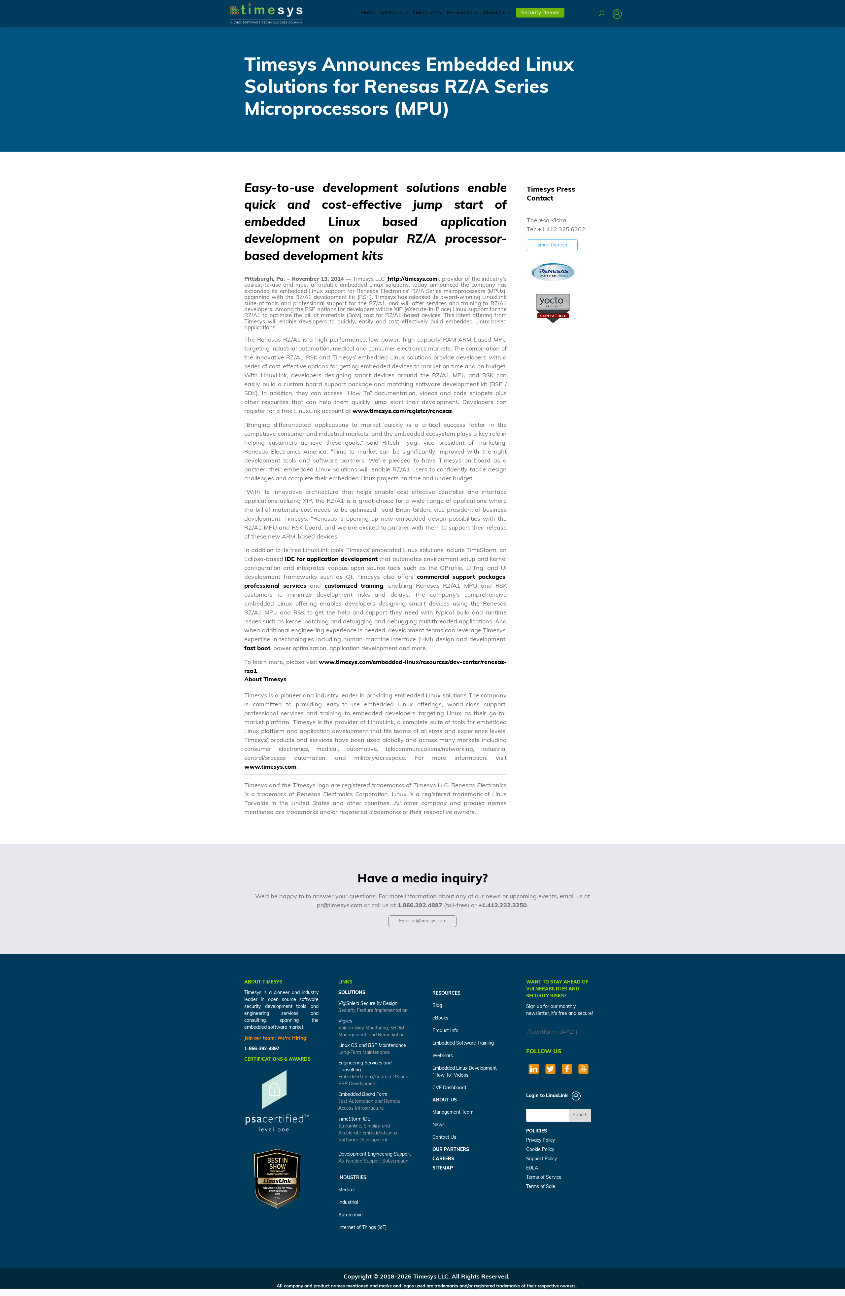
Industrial (348, 1202)
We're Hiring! (292, 1038)
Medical (346, 1190)
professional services (275, 586)
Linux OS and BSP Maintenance (372, 1045)
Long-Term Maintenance (364, 1052)
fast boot (257, 649)
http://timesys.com (412, 279)
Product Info (445, 1030)
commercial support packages (461, 577)
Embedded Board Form (362, 1094)
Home (368, 13)
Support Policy (541, 1159)
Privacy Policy (540, 1140)
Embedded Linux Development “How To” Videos (464, 1072)
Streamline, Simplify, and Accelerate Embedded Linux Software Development (367, 1133)
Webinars (442, 1056)
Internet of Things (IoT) (362, 1227)
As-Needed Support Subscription (373, 1161)
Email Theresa (552, 245)
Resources (459, 13)
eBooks (440, 1018)
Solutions (391, 13)
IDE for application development (331, 560)
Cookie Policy (540, 1149)
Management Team (452, 1112)
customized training (353, 586)
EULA (532, 1168)
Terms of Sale (540, 1186)
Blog (437, 1005)
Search (580, 1115)
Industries (424, 13)
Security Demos (540, 13)
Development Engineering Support (374, 1154)
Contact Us (444, 1137)
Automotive (350, 1215)
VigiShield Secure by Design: (368, 1003)
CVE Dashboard (449, 1088)
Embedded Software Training (463, 1043)
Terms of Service (543, 1177)
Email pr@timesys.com (422, 921)
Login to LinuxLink (547, 1095)
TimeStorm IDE (354, 1119)
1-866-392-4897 (261, 1049)
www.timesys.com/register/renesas (402, 412)
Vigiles (345, 1021)
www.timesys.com (270, 767)
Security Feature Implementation (373, 1010)
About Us (494, 13)
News (438, 1125)
